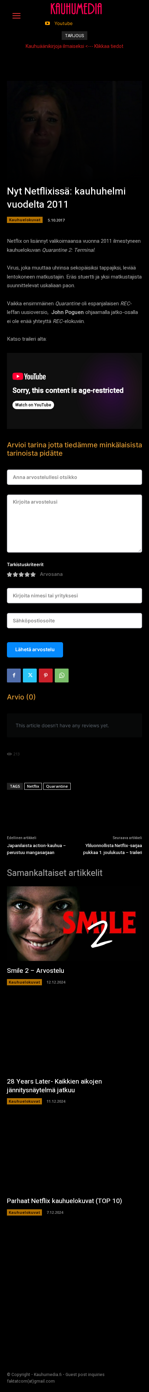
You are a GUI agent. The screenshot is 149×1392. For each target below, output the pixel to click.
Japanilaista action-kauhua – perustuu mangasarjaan (36, 849)
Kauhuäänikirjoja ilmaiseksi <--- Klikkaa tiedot (74, 46)
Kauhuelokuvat (25, 219)
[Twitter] (30, 675)
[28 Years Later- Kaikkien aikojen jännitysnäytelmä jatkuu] (74, 1034)
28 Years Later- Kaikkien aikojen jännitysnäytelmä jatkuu (54, 1086)
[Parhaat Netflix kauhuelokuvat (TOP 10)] (74, 1154)
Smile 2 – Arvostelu (35, 971)
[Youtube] (48, 23)
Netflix (33, 786)
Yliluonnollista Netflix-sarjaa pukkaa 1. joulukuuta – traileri (112, 849)
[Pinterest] (46, 675)
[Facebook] (14, 675)
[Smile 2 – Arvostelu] (74, 923)
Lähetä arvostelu (35, 649)
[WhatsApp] (62, 675)
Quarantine (57, 786)
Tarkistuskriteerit (25, 564)
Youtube (63, 23)
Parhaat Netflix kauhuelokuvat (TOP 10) (64, 1201)
